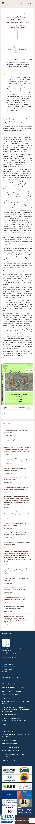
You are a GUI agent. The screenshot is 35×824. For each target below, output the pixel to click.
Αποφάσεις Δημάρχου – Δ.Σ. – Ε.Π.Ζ (14, 687)
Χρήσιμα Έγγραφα (8, 731)
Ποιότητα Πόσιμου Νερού (11, 747)
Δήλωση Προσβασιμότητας (11, 751)
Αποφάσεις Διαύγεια (9, 684)
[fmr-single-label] (9, 770)
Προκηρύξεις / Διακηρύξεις (11, 694)
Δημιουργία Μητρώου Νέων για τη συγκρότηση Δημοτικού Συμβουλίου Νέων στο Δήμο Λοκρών (16, 709)
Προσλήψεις (6, 698)
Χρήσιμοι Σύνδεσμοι (9, 743)
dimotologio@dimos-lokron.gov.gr (10, 666)
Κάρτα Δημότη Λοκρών (10, 714)
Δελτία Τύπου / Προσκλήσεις (11, 691)
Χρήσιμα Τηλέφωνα (9, 740)
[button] (2, 414)
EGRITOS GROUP (16, 820)
